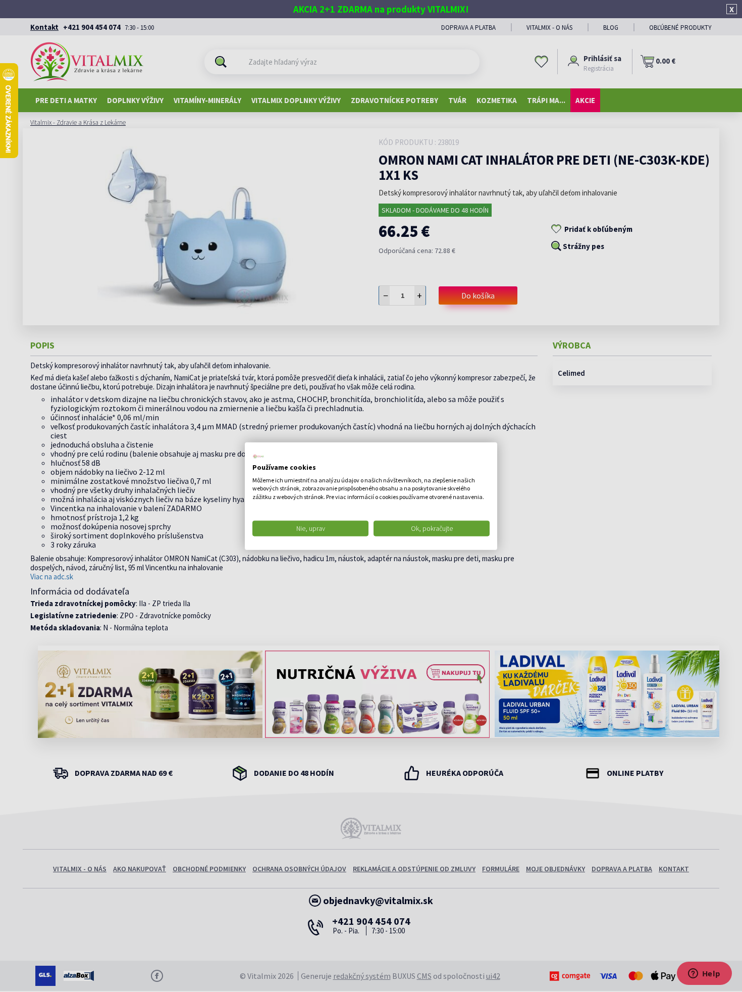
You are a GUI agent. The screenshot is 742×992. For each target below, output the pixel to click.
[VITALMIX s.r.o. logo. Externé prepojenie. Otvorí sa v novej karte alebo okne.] (258, 456)
